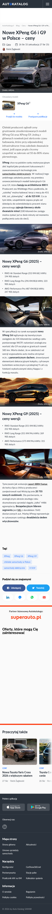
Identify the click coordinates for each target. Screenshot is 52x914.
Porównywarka (9, 872)
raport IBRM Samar (37, 484)
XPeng (7, 556)
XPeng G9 (32, 556)
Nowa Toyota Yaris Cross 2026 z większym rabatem (17, 773)
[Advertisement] (26, 15)
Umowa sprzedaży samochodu (10, 852)
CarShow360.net (33, 866)
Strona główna (8, 844)
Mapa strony (9, 839)
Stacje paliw (31, 872)
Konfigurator (7, 866)
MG (19, 510)
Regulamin (30, 891)
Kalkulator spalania (34, 878)
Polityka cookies (9, 897)
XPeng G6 (18, 556)
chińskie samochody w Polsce (17, 561)
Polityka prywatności (35, 897)
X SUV (32, 567)
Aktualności (31, 844)
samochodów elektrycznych (16, 173)
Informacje (8, 886)
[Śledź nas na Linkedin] (4, 826)
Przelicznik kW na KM (12, 878)
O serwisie (6, 891)
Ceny (4, 768)
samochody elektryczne (14, 567)
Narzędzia (8, 861)
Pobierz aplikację (9, 798)
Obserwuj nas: (8, 819)
